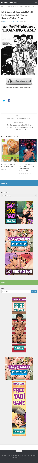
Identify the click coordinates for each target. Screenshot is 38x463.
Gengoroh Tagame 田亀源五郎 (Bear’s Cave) (21, 7)
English (3, 7)
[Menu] (35, 2)
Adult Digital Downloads (9, 2)
